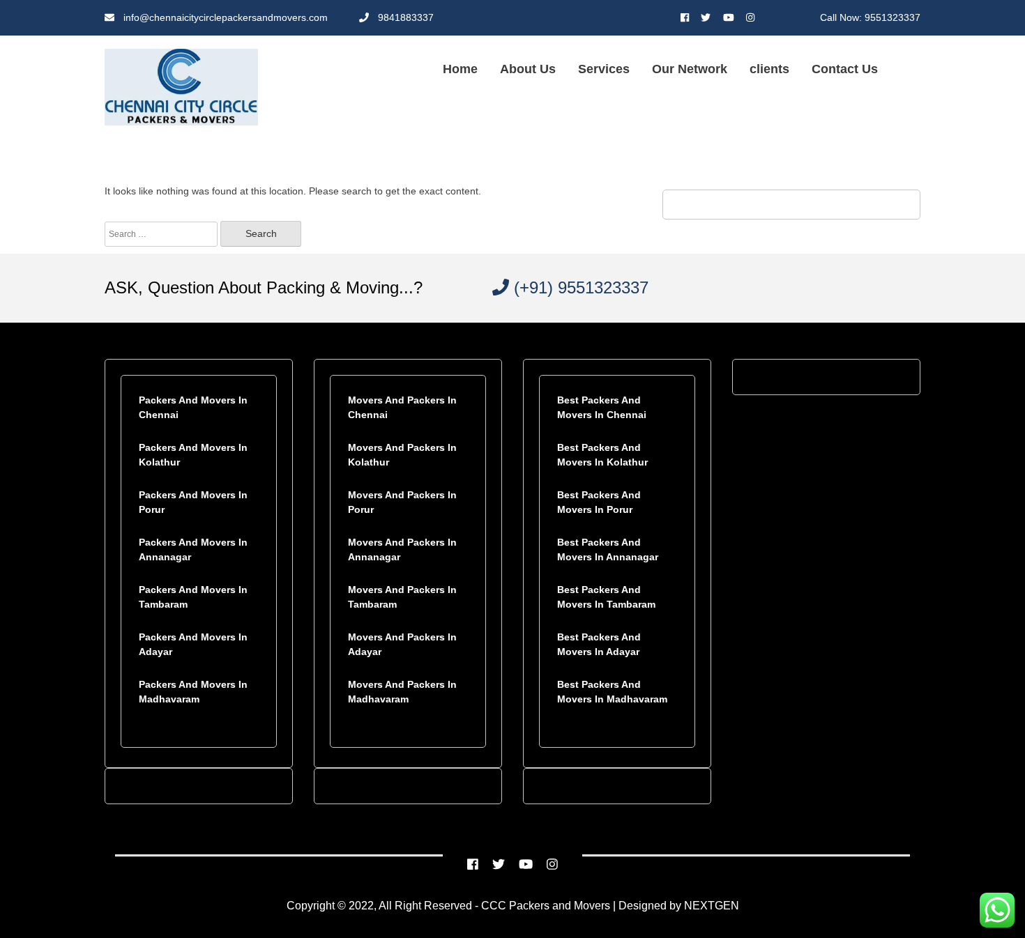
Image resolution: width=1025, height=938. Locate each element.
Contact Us (845, 69)
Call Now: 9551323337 (870, 17)
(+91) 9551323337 (578, 287)
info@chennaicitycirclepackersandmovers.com (224, 17)
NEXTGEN (710, 906)
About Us (528, 69)
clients (769, 69)
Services (604, 69)
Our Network (689, 69)
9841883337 (404, 17)
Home (460, 69)
